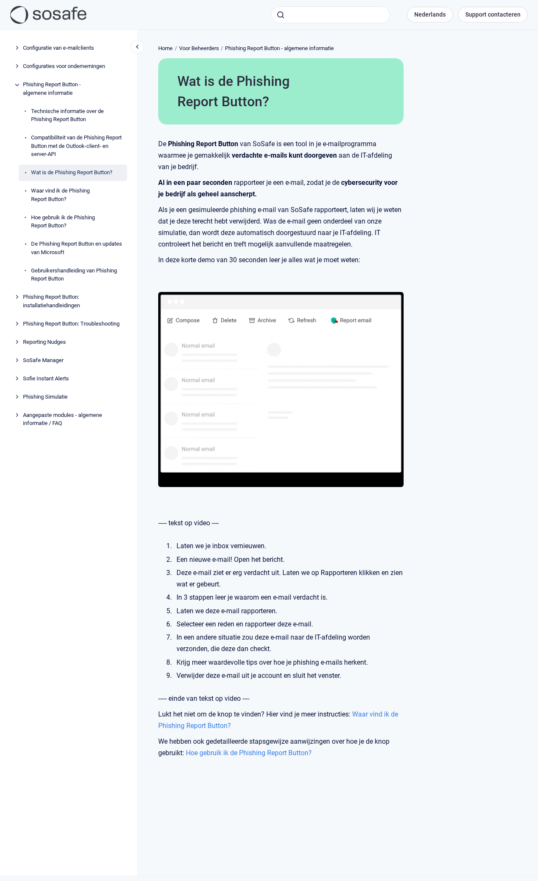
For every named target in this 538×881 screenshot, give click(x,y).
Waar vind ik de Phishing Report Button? (60, 195)
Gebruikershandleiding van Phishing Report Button (74, 274)
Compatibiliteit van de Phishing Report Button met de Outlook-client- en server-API (76, 146)
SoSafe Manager (43, 360)
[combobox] (330, 15)
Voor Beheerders (199, 48)
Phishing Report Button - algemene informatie (52, 89)
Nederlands (430, 14)
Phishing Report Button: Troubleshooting (71, 323)
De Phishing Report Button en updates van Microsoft (76, 248)
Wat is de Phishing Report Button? (71, 173)
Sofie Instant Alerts (46, 378)
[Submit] (281, 15)
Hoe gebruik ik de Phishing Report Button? (63, 221)
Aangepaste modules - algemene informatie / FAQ (62, 419)
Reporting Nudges (44, 342)
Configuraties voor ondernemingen (64, 66)
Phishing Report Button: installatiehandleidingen (51, 301)
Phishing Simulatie (45, 397)
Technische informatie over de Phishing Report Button (67, 115)
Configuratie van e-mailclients (58, 48)
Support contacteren (493, 14)
